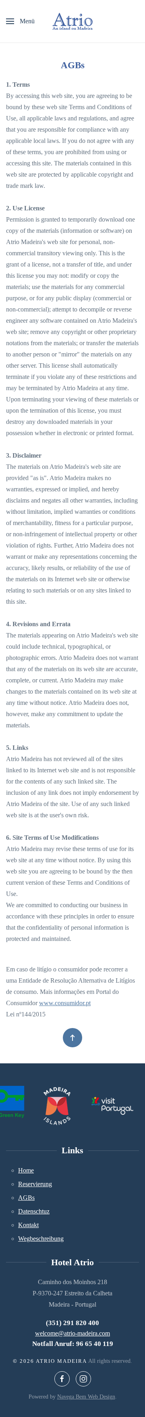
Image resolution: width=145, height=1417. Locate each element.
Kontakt (28, 1225)
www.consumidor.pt (65, 1003)
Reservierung (35, 1184)
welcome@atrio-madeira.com (72, 1333)
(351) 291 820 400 (72, 1323)
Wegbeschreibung (41, 1238)
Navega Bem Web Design (86, 1397)
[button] (20, 21)
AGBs (26, 1197)
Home (26, 1170)
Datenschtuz (34, 1211)
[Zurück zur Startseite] (72, 21)
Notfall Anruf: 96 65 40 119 (72, 1344)
